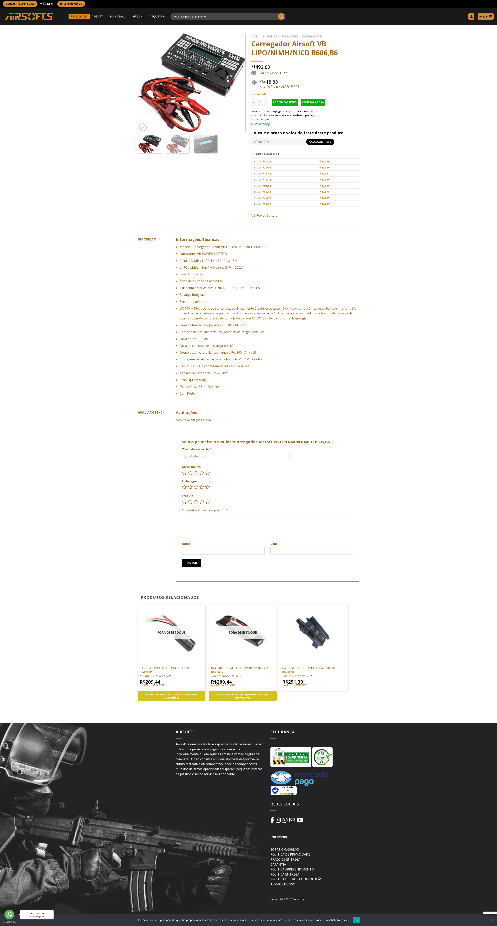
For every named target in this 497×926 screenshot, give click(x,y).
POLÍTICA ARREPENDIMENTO (292, 869)
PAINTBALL (117, 16)
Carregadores (312, 36)
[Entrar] (471, 16)
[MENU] (65, 16)
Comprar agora (313, 102)
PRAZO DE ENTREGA (285, 859)
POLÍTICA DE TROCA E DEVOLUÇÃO (296, 879)
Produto (188, 496)
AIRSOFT (97, 16)
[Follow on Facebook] (41, 4)
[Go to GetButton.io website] (9, 922)
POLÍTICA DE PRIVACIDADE (290, 854)
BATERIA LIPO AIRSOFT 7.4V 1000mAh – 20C (240, 668)
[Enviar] (281, 16)
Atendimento (191, 467)
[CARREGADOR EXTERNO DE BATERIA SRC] (314, 632)
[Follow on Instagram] (44, 4)
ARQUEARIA (157, 16)
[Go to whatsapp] (9, 914)
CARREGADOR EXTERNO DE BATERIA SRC (309, 668)
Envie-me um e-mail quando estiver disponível (171, 696)
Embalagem (190, 481)
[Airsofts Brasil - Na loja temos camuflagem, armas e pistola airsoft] (29, 16)
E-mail (274, 544)
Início (255, 36)
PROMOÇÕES (79, 16)
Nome (186, 544)
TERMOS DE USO (282, 884)
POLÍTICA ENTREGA (284, 874)
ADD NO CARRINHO (285, 102)
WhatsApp (262, 124)
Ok (356, 920)
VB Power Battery (264, 215)
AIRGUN (137, 16)
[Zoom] (143, 127)
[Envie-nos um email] (48, 4)
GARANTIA (278, 864)
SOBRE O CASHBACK (285, 849)
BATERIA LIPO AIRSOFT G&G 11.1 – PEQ (166, 668)
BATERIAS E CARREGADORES (280, 36)
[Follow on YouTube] (52, 4)
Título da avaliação (196, 449)
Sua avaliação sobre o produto (205, 510)
